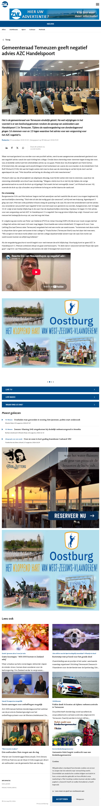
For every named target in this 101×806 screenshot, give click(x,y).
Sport (24, 29)
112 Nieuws (13, 29)
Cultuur (32, 29)
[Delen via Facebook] (11, 148)
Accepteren (62, 799)
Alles (4, 29)
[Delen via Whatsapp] (23, 148)
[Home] (25, 4)
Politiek (42, 29)
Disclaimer (6, 784)
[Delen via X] (17, 148)
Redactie (5, 140)
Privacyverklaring (9, 787)
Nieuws (50, 24)
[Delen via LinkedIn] (6, 148)
